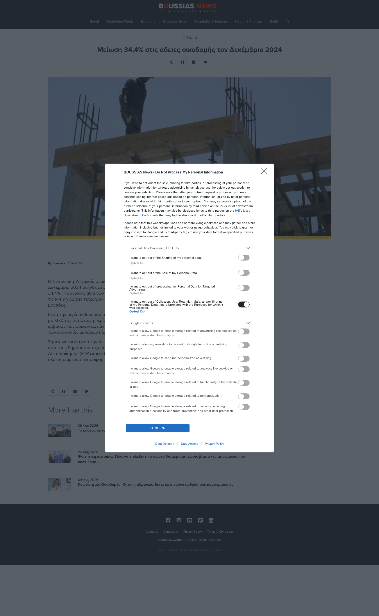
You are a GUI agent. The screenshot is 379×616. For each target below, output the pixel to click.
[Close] (265, 172)
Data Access (189, 443)
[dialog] (189, 308)
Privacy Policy (214, 443)
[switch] (244, 258)
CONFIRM (158, 428)
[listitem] (189, 248)
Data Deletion (164, 443)
